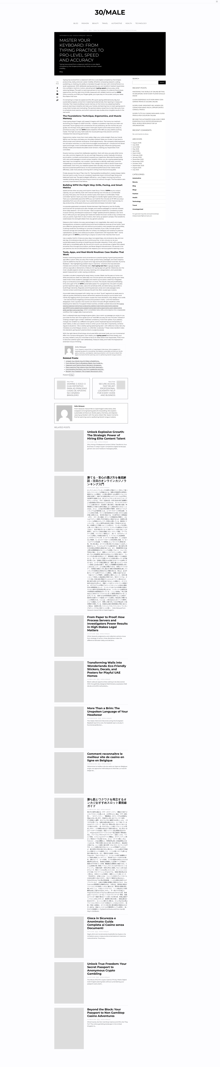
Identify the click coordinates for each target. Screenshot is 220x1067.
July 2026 (136, 145)
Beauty (95, 23)
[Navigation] (217, 1)
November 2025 (138, 161)
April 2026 (136, 151)
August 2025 (137, 167)
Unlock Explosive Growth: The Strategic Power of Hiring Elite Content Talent (106, 435)
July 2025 (136, 170)
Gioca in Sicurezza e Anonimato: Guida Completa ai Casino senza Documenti (105, 923)
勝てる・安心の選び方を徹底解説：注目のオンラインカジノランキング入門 (107, 481)
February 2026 (137, 155)
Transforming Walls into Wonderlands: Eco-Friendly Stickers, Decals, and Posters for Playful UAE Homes (106, 669)
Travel (105, 23)
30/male (110, 12)
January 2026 (137, 157)
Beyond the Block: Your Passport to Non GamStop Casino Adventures (105, 1013)
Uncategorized (138, 209)
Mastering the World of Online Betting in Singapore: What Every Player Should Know (149, 94)
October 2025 (137, 163)
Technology (141, 23)
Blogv (135, 190)
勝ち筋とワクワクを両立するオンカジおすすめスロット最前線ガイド (107, 803)
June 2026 (136, 147)
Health (128, 23)
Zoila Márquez (80, 35)
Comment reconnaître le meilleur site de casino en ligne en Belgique (105, 757)
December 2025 (138, 159)
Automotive (116, 23)
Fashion (85, 23)
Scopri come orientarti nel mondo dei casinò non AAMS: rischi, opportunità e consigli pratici (148, 107)
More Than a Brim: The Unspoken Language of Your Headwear (107, 711)
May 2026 (136, 149)
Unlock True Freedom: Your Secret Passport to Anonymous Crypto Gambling (106, 968)
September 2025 (138, 165)
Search (136, 79)
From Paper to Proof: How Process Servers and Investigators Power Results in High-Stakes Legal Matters (107, 623)
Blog (75, 23)
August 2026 (137, 143)
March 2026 (137, 153)
